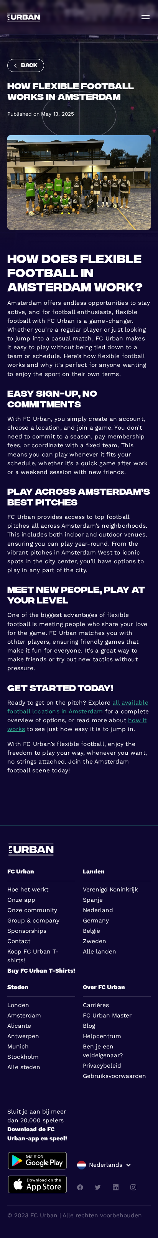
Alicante (19, 1025)
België (91, 930)
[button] (104, 1165)
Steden (17, 987)
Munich (18, 1046)
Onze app (21, 899)
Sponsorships (26, 930)
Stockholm (23, 1056)
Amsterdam (24, 1015)
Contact (18, 941)
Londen (18, 1005)
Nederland (98, 910)
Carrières (96, 1005)
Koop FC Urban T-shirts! (33, 956)
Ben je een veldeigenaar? (103, 1051)
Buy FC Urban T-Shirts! (41, 970)
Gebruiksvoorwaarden (114, 1076)
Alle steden (23, 1067)
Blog (89, 1025)
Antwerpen (23, 1036)
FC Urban (20, 871)
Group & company (33, 920)
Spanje (93, 899)
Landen (94, 871)
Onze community (32, 910)
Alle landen (99, 951)
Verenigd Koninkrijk (110, 889)
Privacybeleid (102, 1065)
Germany (96, 920)
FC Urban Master (107, 1015)
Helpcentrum (102, 1036)
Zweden (94, 941)
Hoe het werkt (27, 889)
